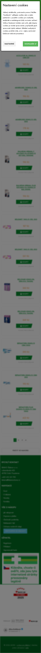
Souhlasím (30, 44)
